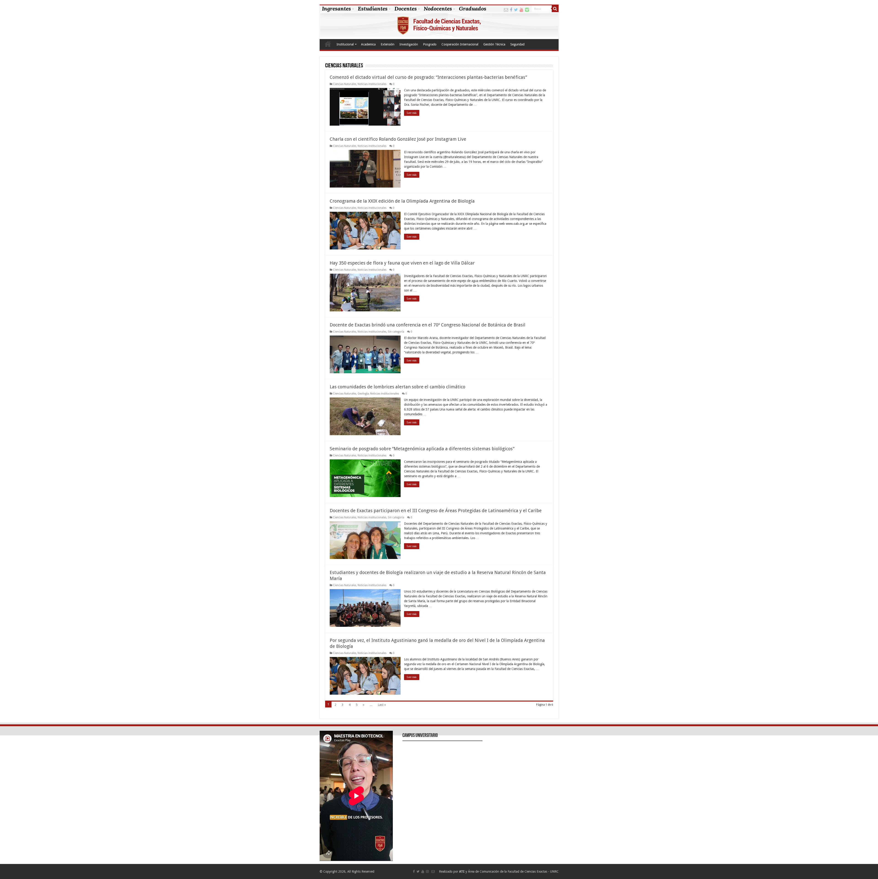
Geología (363, 393)
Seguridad (517, 44)
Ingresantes (336, 8)
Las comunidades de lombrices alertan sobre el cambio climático (397, 386)
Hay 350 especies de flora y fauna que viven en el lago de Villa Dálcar (402, 263)
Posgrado (429, 44)
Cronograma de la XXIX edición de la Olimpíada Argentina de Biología (402, 201)
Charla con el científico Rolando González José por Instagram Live (398, 139)
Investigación (408, 44)
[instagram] (527, 9)
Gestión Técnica (494, 44)
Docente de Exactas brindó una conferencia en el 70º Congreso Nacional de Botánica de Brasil (427, 325)
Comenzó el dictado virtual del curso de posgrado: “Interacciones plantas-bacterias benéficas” (428, 77)
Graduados (472, 8)
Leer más (412, 112)
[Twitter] (516, 9)
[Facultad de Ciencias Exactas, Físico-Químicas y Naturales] (439, 25)
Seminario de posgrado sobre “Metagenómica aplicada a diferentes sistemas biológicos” (422, 448)
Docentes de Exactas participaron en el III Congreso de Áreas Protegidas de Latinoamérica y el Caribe (436, 510)
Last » (382, 705)
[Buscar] (555, 8)
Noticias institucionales (372, 84)
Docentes (405, 8)
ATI (462, 871)
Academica (368, 44)
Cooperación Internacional (460, 44)
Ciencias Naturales (344, 84)
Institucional (345, 44)
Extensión (387, 44)
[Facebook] (511, 9)
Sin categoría (396, 331)
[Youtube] (521, 9)
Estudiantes (373, 8)
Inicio (328, 44)
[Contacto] (506, 9)
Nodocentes (438, 8)
